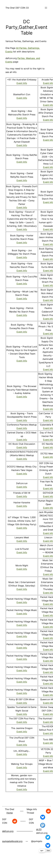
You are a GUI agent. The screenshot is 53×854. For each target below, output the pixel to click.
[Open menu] (46, 7)
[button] (45, 851)
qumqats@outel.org (12, 841)
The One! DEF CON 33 (17, 7)
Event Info (22, 83)
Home (10, 812)
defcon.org (7, 831)
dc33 (38, 829)
